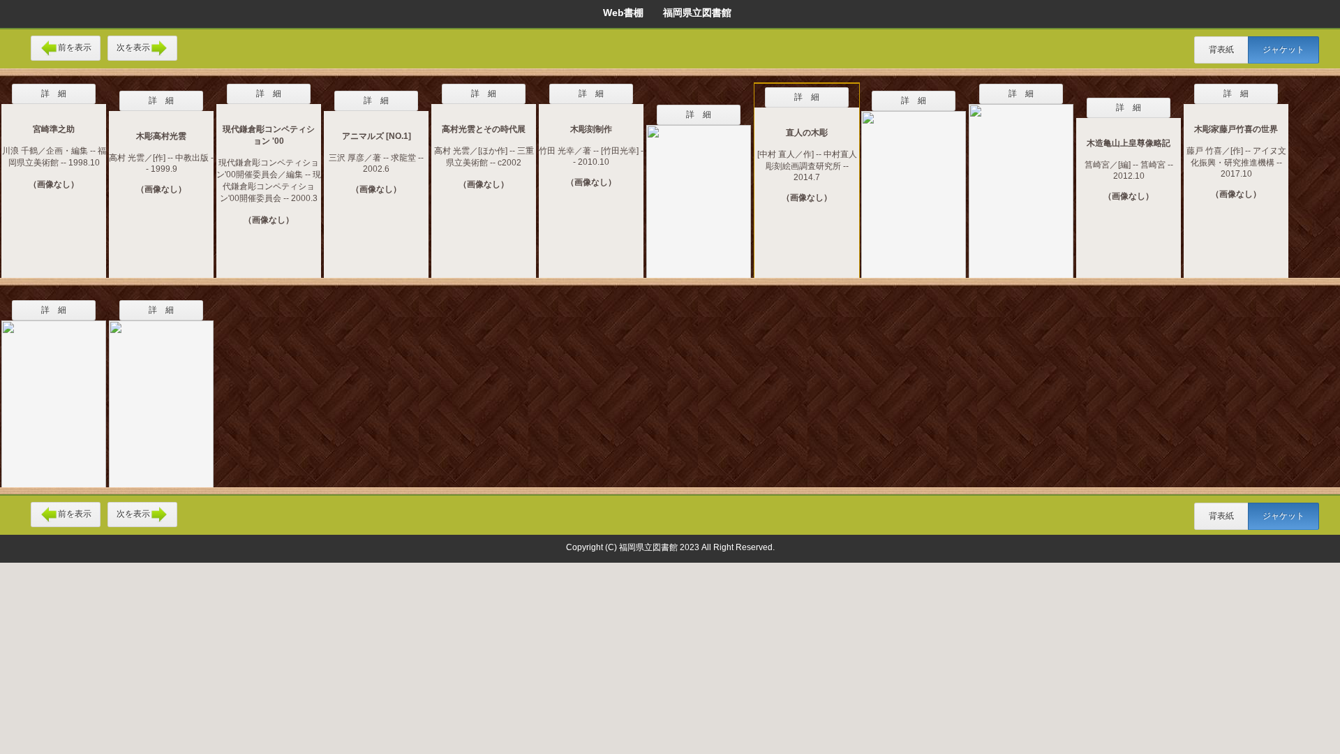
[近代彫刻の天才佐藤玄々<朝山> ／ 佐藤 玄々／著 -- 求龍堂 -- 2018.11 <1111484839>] (161, 395)
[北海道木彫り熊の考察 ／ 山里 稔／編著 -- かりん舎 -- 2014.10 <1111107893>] (913, 185)
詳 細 (53, 93)
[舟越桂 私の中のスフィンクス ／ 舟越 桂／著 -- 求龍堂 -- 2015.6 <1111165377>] (1021, 182)
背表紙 (1221, 49)
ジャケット (1283, 49)
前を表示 (74, 47)
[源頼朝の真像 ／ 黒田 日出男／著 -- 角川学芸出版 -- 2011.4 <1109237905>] (698, 192)
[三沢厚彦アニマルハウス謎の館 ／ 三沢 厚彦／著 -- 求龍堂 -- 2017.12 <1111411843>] (53, 395)
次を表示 (133, 47)
